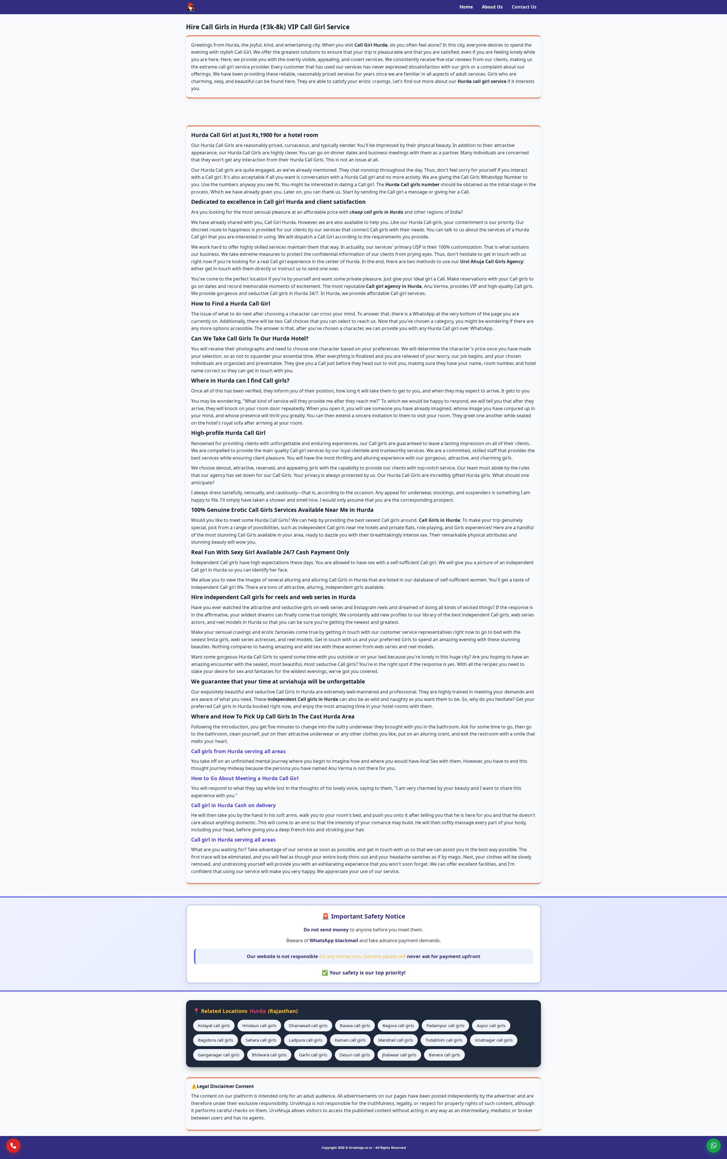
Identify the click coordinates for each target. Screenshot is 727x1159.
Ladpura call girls (305, 1040)
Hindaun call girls (259, 1025)
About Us (492, 7)
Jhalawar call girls (399, 1055)
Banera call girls (444, 1055)
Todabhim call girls (443, 1040)
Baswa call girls (355, 1025)
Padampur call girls (445, 1025)
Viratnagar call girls (494, 1040)
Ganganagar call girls (218, 1055)
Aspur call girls (491, 1025)
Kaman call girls (350, 1040)
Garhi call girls (313, 1055)
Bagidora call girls (215, 1040)
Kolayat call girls (214, 1025)
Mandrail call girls (395, 1040)
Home (466, 7)
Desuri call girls (355, 1055)
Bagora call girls (398, 1025)
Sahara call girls (261, 1040)
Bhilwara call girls (269, 1055)
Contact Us (524, 7)
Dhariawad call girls (308, 1025)
